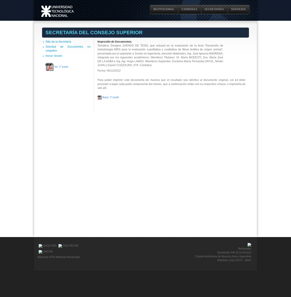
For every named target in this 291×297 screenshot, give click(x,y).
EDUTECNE (70, 245)
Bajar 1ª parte (110, 97)
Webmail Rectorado (67, 257)
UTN (57, 11)
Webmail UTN (46, 257)
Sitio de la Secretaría (58, 41)
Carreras (189, 9)
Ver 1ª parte (61, 66)
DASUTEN (50, 245)
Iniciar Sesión (53, 55)
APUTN (48, 251)
